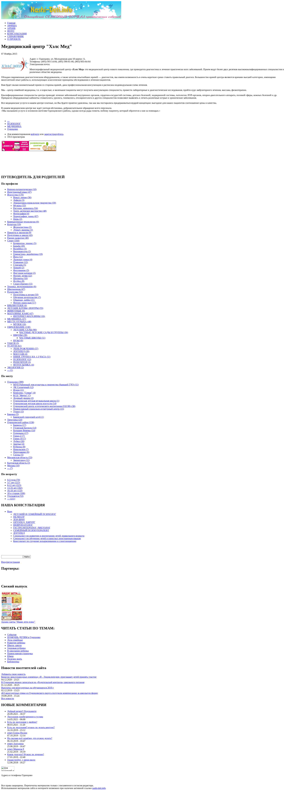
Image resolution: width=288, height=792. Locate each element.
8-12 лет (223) (14, 485)
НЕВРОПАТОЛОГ (23, 525)
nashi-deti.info (99, 788)
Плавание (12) (20, 262)
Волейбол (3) (20, 248)
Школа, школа (14, 645)
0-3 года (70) (13, 480)
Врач (9, 511)
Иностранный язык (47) (19, 192)
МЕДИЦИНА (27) (16, 319)
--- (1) (10, 370)
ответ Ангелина (15, 743)
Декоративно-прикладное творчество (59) (34, 203)
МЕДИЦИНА (14, 126)
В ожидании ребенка (18, 651)
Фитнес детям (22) (22, 275)
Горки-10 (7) (19, 438)
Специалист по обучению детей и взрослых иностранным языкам (47, 538)
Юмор (10, 656)
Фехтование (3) (21, 270)
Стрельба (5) (19, 265)
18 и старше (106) (16, 493)
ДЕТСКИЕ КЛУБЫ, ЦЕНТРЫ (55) (25, 308)
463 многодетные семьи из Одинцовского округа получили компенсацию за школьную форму (49, 693)
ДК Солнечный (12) (23, 387)
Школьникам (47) (16, 289)
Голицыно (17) (20, 433)
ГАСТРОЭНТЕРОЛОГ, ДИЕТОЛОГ (31, 527)
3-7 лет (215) (13, 482)
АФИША (12, 25)
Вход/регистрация (10, 562)
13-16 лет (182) (14, 488)
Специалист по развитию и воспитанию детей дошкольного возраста (48, 535)
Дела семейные (15, 640)
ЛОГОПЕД (19, 533)
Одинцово (12, 129)
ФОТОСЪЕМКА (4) (23, 365)
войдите (35, 134)
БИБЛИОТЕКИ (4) (17, 305)
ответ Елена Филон (17, 733)
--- (8, 121)
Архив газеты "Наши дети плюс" (18, 622)
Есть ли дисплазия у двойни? (22, 722)
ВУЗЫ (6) (18, 340)
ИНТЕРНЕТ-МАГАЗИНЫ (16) (29, 316)
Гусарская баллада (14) (24, 428)
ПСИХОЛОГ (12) (22, 359)
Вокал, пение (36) (22, 197)
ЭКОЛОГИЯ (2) (15, 367)
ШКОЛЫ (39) (20, 335)
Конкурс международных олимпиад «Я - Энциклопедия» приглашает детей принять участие (48, 677)
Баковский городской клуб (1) (28, 417)
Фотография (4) (21, 213)
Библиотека (13, 661)
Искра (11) (18, 390)
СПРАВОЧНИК (15, 36)
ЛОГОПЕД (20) (21, 351)
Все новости (7, 698)
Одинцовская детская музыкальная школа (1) (36, 401)
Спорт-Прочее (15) (22, 284)
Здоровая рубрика (16, 648)
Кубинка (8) (19, 446)
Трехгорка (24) (14, 419)
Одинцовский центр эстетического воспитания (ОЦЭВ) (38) (44, 406)
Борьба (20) (19, 246)
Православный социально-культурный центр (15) (38, 409)
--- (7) (10, 468)
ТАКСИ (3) (13, 343)
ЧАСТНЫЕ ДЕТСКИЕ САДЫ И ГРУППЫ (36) (43, 332)
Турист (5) (18, 411)
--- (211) (11, 498)
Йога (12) (18, 257)
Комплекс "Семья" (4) (24, 392)
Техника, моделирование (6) (21, 286)
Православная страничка (20, 653)
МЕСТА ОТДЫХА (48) (19, 321)
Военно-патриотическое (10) (21, 189)
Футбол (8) (18, 281)
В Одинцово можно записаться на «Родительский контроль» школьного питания (42, 682)
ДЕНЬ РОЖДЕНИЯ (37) (25, 348)
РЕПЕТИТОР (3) (22, 362)
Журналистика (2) (22, 227)
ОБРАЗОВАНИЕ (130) (18, 327)
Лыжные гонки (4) (22, 259)
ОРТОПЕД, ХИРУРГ (24, 522)
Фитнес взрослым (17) (24, 302)
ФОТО (10, 31)
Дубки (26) (18, 441)
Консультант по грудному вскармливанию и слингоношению (44, 541)
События (11, 634)
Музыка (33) (19, 205)
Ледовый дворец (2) (23, 398)
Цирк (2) (17, 219)
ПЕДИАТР (18, 517)
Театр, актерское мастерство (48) (29, 211)
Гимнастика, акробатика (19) (28, 254)
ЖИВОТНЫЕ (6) (16, 311)
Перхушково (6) (21, 452)
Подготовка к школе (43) (20, 235)
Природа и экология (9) (19, 232)
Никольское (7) (20, 449)
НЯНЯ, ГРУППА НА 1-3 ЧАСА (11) (31, 356)
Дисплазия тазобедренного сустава (25, 716)
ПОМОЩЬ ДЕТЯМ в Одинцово (23, 637)
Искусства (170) (15, 194)
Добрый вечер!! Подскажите (21, 711)
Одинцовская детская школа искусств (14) (34, 403)
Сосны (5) (18, 455)
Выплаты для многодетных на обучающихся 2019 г (27, 687)
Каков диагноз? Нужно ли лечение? (25, 754)
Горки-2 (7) (19, 436)
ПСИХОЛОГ (14, 123)
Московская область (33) (19, 457)
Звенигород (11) (21, 460)
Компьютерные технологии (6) (23, 221)
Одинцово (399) (15, 382)
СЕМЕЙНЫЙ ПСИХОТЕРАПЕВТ (31, 530)
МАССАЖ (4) (20, 354)
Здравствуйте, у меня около (21, 760)
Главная (11, 23)
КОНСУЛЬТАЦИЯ (17, 33)
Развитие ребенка (16, 642)
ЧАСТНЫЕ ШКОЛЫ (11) (32, 338)
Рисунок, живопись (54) (25, 208)
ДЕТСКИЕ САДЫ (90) (25, 329)
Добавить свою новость (13, 674)
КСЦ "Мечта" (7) (22, 395)
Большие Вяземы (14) (24, 430)
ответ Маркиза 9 (15, 749)
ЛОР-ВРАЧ (18, 519)
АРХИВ (11, 28)
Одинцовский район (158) (20, 422)
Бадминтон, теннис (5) (24, 243)
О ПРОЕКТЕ (14, 39)
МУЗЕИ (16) (19, 324)
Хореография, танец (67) (25, 216)
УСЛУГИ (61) (14, 346)
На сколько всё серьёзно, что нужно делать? (29, 738)
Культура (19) (14, 224)
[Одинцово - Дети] (61, 18)
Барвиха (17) (19, 425)
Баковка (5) (13, 414)
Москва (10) (13, 465)
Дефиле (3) (18, 200)
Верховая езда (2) (22, 251)
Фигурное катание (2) (24, 273)
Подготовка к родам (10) (25, 294)
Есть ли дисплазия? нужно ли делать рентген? (31, 727)
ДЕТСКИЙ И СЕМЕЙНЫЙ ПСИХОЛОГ (34, 514)
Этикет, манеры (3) (23, 230)
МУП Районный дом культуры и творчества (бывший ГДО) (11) (46, 384)
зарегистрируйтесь (53, 134)
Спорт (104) (13, 240)
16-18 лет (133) (14, 490)
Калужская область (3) (18, 463)
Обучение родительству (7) (27, 297)
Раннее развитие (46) (18, 238)
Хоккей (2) (18, 267)
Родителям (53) (15, 292)
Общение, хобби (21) (23, 300)
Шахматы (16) (20, 278)
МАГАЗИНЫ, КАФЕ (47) (20, 313)
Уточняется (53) (15, 496)
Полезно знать (14, 659)
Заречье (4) (18, 444)
